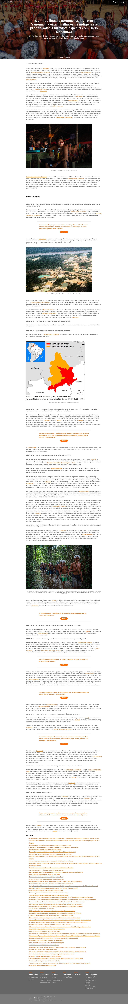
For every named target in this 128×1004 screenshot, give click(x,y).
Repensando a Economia (45, 980)
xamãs (54, 600)
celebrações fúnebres (59, 506)
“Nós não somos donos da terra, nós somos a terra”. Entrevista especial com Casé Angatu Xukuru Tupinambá (59, 963)
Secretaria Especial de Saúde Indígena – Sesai (61, 463)
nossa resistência (51, 704)
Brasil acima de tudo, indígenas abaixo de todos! (42, 965)
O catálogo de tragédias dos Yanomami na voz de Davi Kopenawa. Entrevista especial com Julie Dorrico (58, 922)
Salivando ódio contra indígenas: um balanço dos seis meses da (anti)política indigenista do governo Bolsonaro (60, 920)
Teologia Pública (43, 977)
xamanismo (34, 606)
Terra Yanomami (48, 310)
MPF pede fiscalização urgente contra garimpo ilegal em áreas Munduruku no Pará (52, 911)
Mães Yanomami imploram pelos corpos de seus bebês (44, 874)
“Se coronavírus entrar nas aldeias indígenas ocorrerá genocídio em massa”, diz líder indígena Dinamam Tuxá (59, 927)
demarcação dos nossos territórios (51, 650)
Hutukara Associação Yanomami (40, 72)
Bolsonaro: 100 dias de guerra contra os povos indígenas (45, 956)
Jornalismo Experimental (56, 980)
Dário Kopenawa (86, 72)
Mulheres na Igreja (89, 988)
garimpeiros (42, 239)
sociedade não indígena (85, 642)
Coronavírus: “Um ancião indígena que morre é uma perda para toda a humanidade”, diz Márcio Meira (57, 947)
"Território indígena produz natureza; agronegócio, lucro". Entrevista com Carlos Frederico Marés (56, 958)
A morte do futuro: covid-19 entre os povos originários (44, 945)
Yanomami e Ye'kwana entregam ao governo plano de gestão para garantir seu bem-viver (54, 847)
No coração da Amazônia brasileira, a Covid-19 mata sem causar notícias (49, 924)
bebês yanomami (56, 468)
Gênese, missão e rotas (34, 976)
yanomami (46, 68)
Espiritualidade (91, 974)
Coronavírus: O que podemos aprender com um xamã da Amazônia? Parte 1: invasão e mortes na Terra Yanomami (61, 897)
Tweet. (64, 232)
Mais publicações (66, 976)
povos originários (34, 679)
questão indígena (84, 491)
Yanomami (79, 96)
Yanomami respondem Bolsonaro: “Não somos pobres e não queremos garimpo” (51, 915)
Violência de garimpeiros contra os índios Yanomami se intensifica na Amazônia (51, 868)
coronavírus (29, 483)
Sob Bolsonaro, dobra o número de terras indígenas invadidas (46, 870)
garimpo (74, 777)
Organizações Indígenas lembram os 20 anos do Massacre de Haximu (48, 895)
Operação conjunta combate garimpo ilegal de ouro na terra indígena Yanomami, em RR (53, 888)
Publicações (68, 974)
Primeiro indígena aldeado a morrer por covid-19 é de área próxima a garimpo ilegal (52, 852)
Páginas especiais (55, 979)
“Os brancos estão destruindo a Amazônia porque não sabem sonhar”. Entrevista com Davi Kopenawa (57, 951)
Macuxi (88, 631)
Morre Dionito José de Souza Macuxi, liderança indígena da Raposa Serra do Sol (51, 954)
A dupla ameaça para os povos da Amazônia (41, 908)
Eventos (77, 974)
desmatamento (89, 673)
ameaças (77, 720)
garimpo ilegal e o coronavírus (62, 729)
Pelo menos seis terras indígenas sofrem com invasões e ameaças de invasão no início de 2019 (56, 872)
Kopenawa (43, 91)
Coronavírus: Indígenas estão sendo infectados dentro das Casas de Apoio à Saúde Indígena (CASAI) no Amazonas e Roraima (64, 936)
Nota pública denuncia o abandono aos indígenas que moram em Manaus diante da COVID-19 (55, 913)
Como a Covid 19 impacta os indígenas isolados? (43, 949)
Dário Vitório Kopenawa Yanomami (36, 177)
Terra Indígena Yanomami (78, 212)
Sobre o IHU (33, 974)
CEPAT (30, 980)
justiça (39, 825)
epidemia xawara (73, 100)
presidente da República (49, 313)
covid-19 (93, 459)
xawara (59, 420)
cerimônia (38, 513)
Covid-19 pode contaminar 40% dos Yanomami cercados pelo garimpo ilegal (50, 854)
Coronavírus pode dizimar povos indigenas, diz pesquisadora (46, 940)
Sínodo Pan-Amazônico (90, 986)
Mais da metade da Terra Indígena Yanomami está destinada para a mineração (51, 883)
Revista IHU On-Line (67, 977)
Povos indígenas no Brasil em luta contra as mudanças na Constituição (49, 893)
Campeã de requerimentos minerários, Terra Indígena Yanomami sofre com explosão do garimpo (56, 906)
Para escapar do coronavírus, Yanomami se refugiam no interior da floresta (50, 845)
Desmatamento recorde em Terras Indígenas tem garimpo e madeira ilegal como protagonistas (55, 881)
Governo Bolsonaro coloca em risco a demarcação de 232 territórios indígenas (51, 861)
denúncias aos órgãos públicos (40, 302)
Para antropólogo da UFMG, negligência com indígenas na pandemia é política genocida (53, 938)
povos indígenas (44, 706)
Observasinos (43, 976)
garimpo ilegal (32, 447)
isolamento (63, 531)
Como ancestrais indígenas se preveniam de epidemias (44, 961)
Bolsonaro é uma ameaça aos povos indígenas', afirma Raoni (46, 877)
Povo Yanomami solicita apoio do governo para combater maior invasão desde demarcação (54, 918)
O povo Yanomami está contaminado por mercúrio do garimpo (46, 879)
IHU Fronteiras (43, 979)
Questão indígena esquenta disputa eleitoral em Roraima (45, 849)
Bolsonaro (29, 727)
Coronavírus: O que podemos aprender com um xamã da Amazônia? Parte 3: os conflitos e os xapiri (57, 902)
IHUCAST (53, 982)
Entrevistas (53, 977)
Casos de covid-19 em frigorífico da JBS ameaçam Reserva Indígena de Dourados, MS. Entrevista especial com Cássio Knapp (64, 933)
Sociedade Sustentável (45, 982)
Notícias (54, 974)
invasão (87, 718)
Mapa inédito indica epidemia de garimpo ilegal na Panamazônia (47, 929)
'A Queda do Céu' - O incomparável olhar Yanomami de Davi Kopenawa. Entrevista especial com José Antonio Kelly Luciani (63, 886)
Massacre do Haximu (41, 89)
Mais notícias (54, 976)
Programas (44, 974)
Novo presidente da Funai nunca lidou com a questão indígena (46, 942)
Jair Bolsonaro (97, 756)
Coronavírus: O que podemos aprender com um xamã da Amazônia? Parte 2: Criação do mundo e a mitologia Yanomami (62, 899)
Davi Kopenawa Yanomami (76, 178)
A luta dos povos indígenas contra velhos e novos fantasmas (46, 890)
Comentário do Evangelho (91, 976)
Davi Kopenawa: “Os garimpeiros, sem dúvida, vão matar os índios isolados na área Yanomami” (56, 904)
